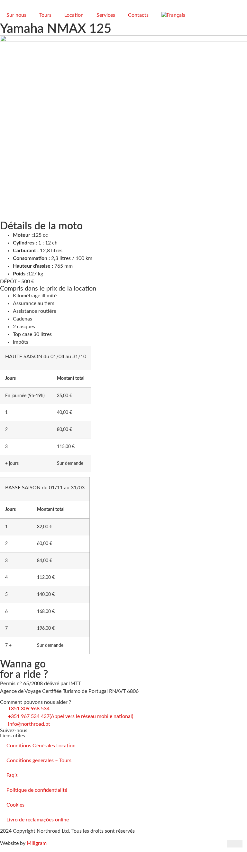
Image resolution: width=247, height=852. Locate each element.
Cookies (15, 805)
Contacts (138, 15)
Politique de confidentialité (36, 790)
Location (74, 15)
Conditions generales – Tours (38, 760)
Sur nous (16, 15)
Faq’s (12, 775)
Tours (45, 15)
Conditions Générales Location (41, 745)
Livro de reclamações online (37, 819)
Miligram (37, 843)
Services (105, 15)
